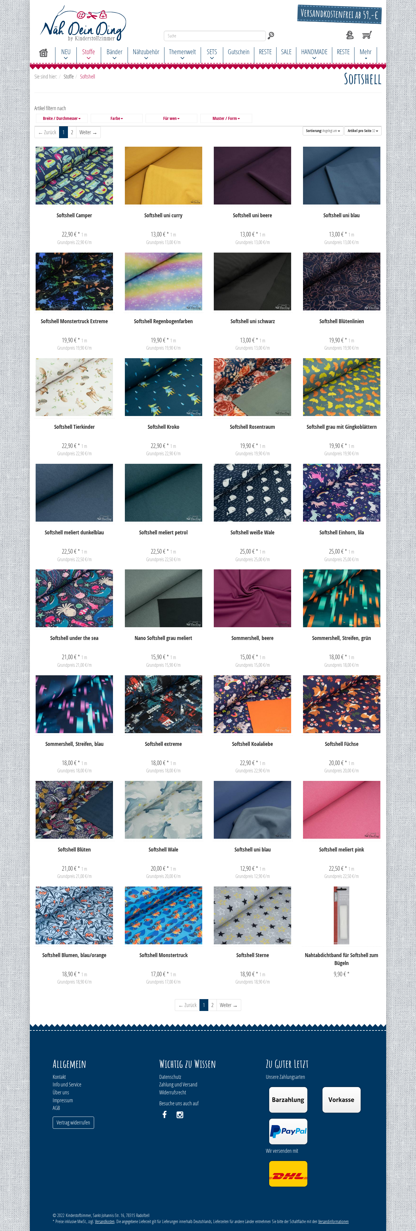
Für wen (170, 118)
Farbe (115, 118)
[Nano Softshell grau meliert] (164, 598)
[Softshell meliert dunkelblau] (74, 493)
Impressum (63, 1100)
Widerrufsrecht (172, 1092)
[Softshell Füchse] (342, 704)
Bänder (114, 51)
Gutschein (238, 51)
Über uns (61, 1092)
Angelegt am (322, 130)
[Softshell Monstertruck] (164, 915)
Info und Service (67, 1084)
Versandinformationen (333, 1221)
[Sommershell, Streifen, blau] (74, 704)
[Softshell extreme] (164, 704)
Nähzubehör (146, 51)
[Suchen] (271, 35)
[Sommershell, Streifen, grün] (342, 598)
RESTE (265, 51)
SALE (286, 51)
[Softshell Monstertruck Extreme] (74, 281)
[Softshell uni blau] (342, 176)
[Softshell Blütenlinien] (342, 281)
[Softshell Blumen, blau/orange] (74, 915)
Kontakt (59, 1076)
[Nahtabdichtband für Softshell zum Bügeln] (342, 915)
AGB (56, 1107)
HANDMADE (314, 51)
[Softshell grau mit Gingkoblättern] (342, 387)
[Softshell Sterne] (253, 915)
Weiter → (88, 132)
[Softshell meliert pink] (342, 810)
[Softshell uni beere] (253, 176)
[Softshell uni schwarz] (253, 281)
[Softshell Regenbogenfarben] (164, 281)
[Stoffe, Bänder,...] (88, 23)
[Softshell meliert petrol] (164, 493)
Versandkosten (105, 1221)
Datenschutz (170, 1076)
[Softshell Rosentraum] (253, 387)
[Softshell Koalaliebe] (253, 704)
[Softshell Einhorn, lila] (342, 493)
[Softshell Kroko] (164, 387)
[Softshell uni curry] (164, 176)
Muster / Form (225, 118)
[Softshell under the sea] (74, 598)
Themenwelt (182, 51)
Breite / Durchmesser (60, 118)
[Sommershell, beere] (253, 598)
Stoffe (88, 51)
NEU (66, 51)
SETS (212, 51)
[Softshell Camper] (74, 176)
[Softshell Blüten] (74, 810)
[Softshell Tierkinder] (74, 387)
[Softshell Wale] (164, 810)
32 (362, 130)
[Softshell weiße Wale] (253, 493)
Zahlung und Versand (178, 1084)
